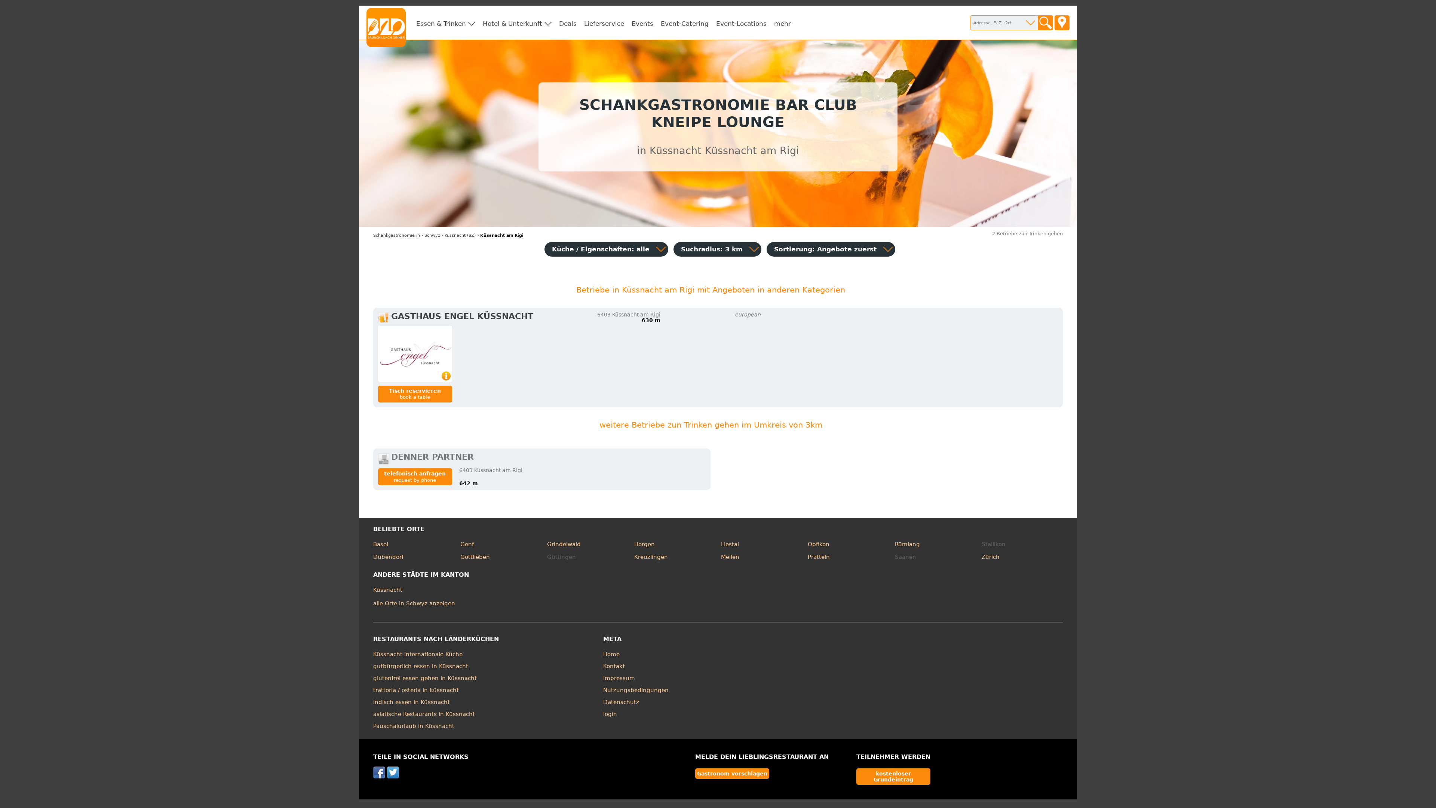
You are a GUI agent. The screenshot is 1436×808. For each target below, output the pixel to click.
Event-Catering (685, 23)
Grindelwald (564, 544)
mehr (782, 23)
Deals (568, 23)
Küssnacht (387, 590)
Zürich (991, 557)
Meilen (730, 557)
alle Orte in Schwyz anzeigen (414, 603)
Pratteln (819, 557)
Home (611, 654)
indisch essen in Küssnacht (411, 702)
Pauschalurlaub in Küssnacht (413, 726)
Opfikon (818, 544)
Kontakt (614, 666)
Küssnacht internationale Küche (418, 654)
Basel (380, 544)
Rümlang (907, 544)
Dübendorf (388, 557)
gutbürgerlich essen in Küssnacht (420, 666)
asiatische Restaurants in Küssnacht (424, 714)
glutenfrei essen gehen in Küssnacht (425, 678)
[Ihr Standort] (1062, 22)
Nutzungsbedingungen (636, 690)
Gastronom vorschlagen (732, 774)
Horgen (644, 544)
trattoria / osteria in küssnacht (416, 690)
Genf (467, 544)
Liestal (730, 544)
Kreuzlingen (651, 557)
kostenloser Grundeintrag (893, 777)
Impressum (619, 678)
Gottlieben (475, 557)
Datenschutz (621, 702)
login (610, 714)
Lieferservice (604, 23)
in (396, 235)
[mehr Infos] (415, 354)
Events (642, 23)
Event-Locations (741, 23)
